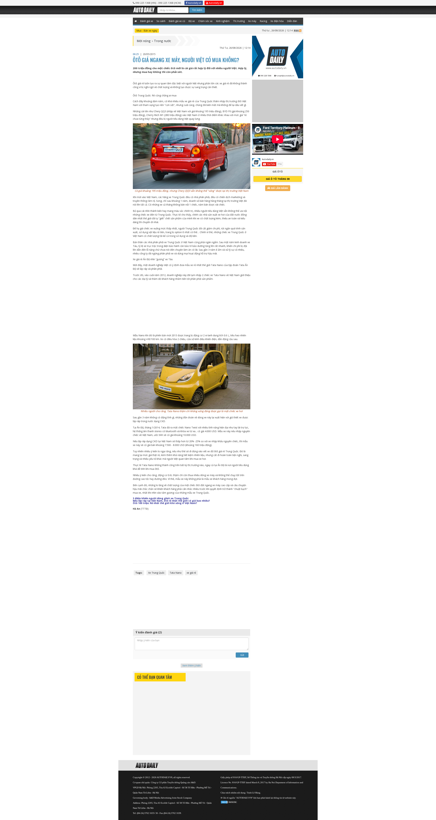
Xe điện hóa (277, 21)
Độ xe (192, 21)
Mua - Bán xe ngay (146, 30)
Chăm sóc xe (205, 21)
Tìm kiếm (197, 10)
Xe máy (252, 21)
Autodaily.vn (194, 2)
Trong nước (162, 40)
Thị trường (239, 21)
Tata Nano (176, 572)
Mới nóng (144, 40)
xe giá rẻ (191, 572)
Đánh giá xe (146, 21)
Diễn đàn (292, 21)
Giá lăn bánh (279, 188)
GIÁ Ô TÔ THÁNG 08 (278, 178)
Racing (263, 21)
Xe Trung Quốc (156, 572)
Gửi (242, 655)
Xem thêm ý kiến (191, 665)
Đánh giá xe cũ (177, 21)
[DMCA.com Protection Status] (229, 801)
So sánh (161, 21)
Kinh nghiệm (223, 21)
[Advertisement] (192, 307)
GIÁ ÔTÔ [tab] (277, 171)
